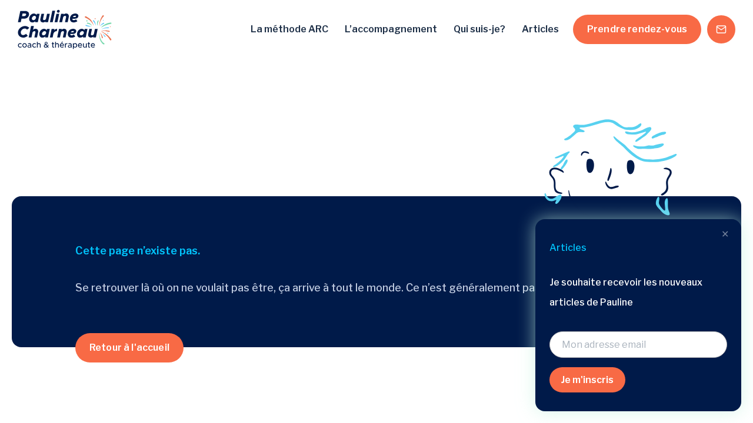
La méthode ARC (289, 29)
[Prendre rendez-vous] (721, 29)
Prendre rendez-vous (637, 29)
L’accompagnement (391, 29)
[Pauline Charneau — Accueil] (65, 29)
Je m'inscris (587, 379)
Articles (540, 29)
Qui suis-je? (479, 29)
